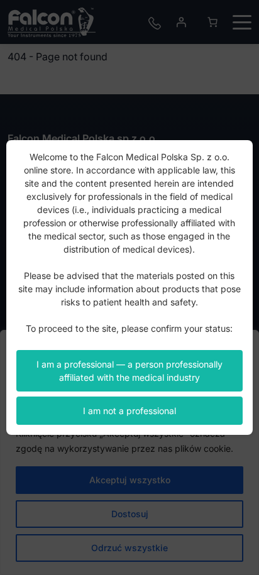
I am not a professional (129, 410)
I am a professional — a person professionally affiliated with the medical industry (129, 371)
